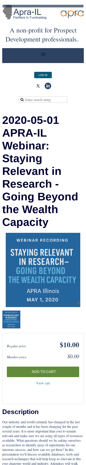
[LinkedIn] (48, 86)
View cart (43, 383)
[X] (38, 86)
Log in (43, 75)
